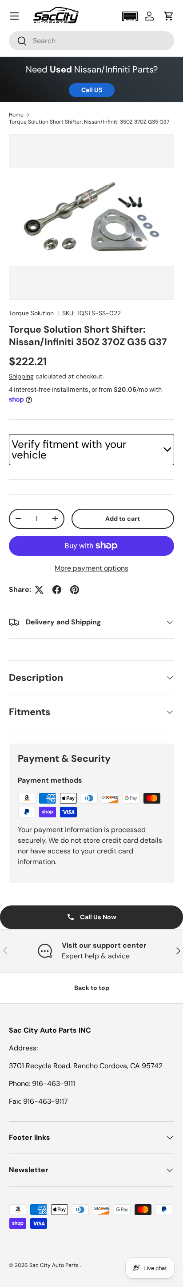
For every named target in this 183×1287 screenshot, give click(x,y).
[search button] (18, 41)
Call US (91, 90)
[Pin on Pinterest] (75, 590)
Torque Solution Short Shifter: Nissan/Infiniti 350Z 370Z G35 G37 (89, 121)
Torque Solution (31, 313)
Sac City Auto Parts (54, 1265)
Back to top (91, 988)
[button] (130, 16)
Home (16, 114)
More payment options (91, 568)
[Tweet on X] (39, 590)
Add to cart (122, 519)
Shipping (21, 376)
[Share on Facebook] (57, 590)
